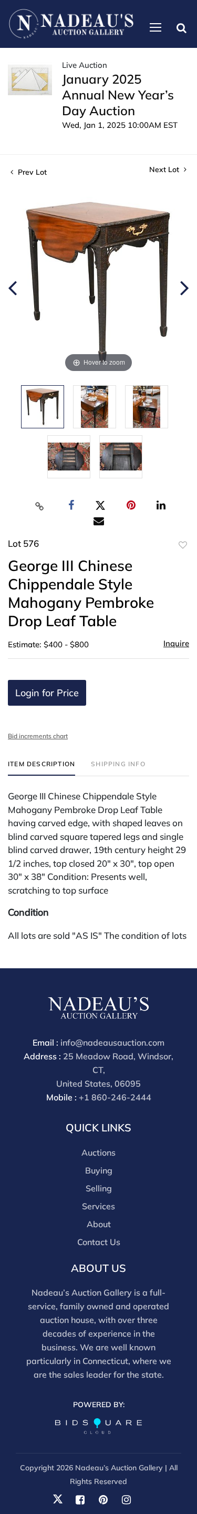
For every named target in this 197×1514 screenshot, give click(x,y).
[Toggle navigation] (155, 27)
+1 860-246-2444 (115, 1097)
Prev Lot (31, 172)
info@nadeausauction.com (112, 1042)
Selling (99, 1188)
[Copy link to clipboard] (39, 505)
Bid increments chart (38, 736)
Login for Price (47, 693)
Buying (98, 1170)
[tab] (41, 768)
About (99, 1224)
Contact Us (98, 1242)
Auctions (98, 1152)
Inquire (176, 643)
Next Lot (165, 169)
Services (98, 1206)
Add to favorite (183, 545)
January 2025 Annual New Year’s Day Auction (118, 94)
